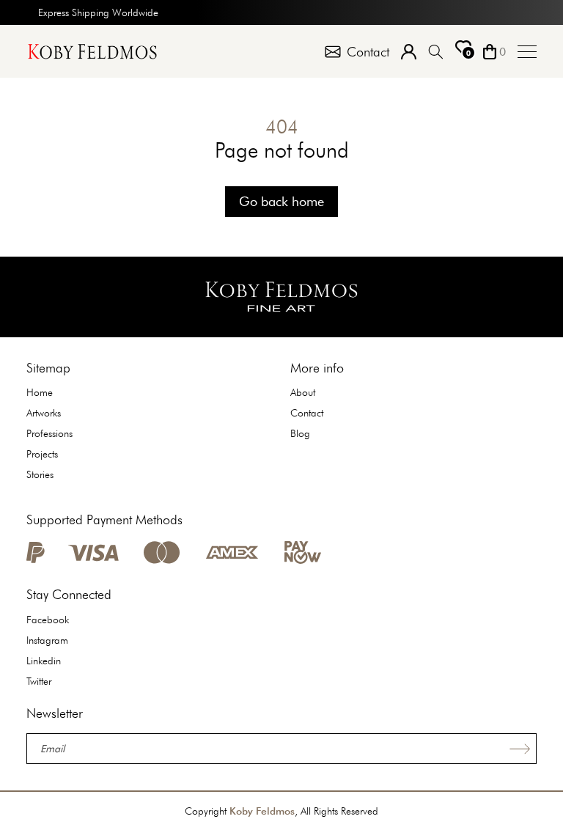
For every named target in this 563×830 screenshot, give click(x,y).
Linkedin (43, 660)
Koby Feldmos (262, 811)
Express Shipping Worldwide (98, 12)
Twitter (38, 681)
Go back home (281, 201)
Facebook (47, 619)
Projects (42, 454)
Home (39, 392)
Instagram (47, 640)
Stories (40, 474)
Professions (49, 433)
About (302, 392)
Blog (300, 433)
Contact (306, 413)
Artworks (43, 413)
